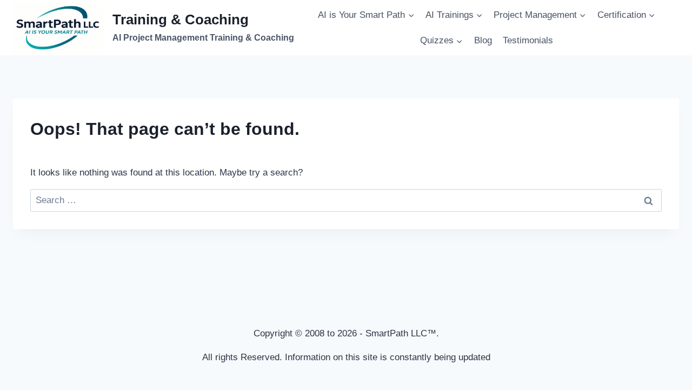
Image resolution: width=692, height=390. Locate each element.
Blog (483, 40)
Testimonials (528, 40)
